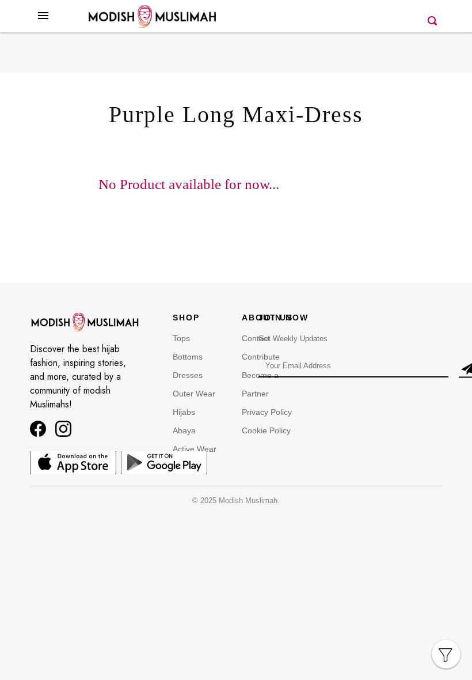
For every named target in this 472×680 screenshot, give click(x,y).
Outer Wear (194, 393)
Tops (181, 338)
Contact (256, 338)
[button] (43, 25)
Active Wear (194, 449)
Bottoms (188, 356)
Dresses (188, 375)
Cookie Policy (266, 430)
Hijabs (184, 412)
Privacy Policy (267, 412)
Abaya (184, 430)
